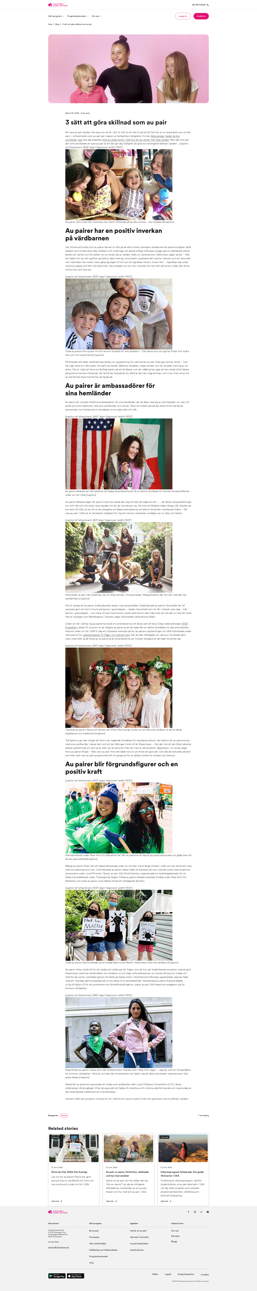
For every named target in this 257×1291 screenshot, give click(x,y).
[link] (50, 24)
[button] (182, 16)
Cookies (205, 1275)
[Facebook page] (188, 1212)
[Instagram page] (195, 1212)
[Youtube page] (208, 1212)
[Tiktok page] (201, 1212)
